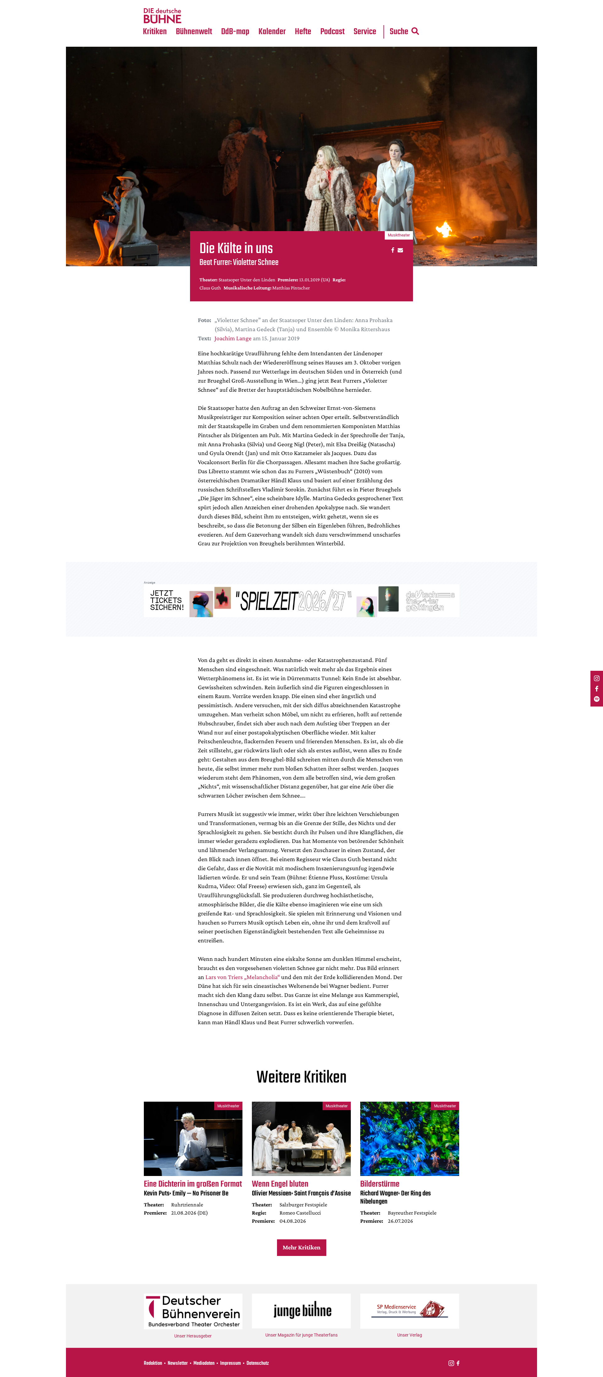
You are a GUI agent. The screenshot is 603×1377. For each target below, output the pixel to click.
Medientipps (193, 16)
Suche (399, 32)
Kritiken (155, 32)
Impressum (230, 1363)
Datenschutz (258, 1363)
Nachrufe (189, 4)
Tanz (150, 4)
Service (365, 32)
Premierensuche (280, 4)
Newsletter (178, 1363)
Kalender (272, 32)
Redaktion (153, 1363)
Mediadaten (370, 16)
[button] (392, 250)
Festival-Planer (279, 16)
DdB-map (235, 32)
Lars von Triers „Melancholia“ (243, 976)
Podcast (332, 32)
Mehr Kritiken (301, 1247)
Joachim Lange (233, 338)
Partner (365, 4)
